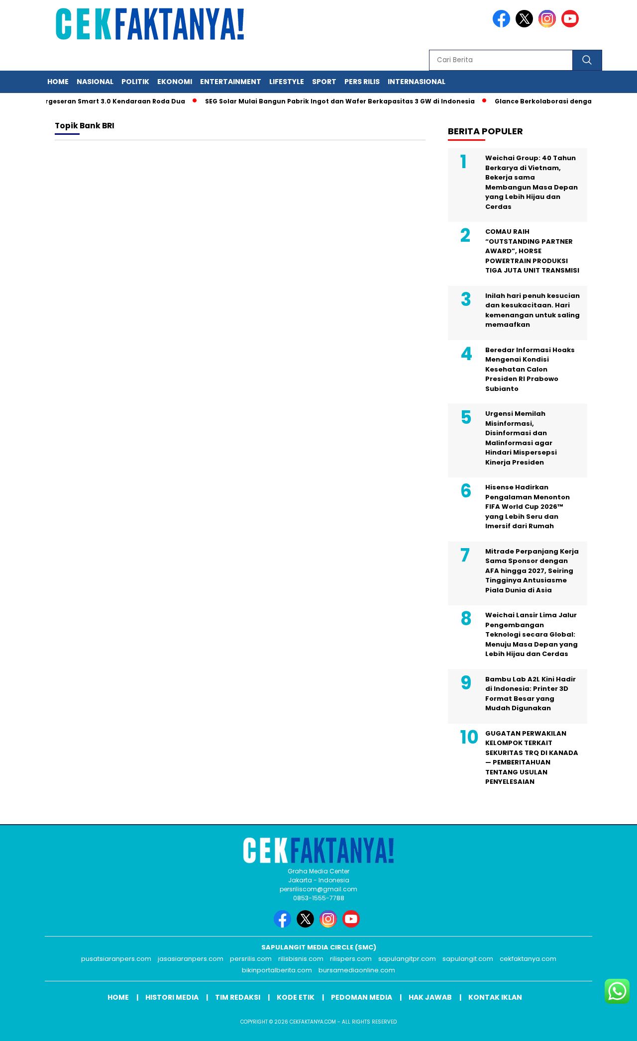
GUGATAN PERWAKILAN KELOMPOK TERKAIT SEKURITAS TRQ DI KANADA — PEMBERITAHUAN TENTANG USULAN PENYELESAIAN (531, 758)
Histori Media (172, 997)
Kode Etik (296, 997)
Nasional (95, 82)
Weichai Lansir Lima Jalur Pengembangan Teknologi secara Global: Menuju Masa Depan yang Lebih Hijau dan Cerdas (531, 634)
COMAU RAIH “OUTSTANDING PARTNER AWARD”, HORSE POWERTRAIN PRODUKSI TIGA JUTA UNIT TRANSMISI (532, 251)
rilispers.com (351, 958)
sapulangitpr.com (407, 958)
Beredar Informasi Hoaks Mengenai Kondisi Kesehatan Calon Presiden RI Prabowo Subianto (530, 369)
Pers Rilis (362, 82)
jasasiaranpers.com (190, 958)
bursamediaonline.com (356, 970)
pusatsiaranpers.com (116, 958)
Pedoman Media (361, 997)
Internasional (416, 82)
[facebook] (503, 25)
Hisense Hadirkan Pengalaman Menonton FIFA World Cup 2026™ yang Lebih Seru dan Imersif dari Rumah (527, 506)
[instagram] (548, 25)
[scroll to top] (610, 1026)
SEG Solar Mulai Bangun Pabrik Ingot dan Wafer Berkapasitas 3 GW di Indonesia (329, 101)
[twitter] (526, 25)
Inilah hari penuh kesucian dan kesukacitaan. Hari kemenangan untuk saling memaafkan (532, 310)
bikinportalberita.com (277, 970)
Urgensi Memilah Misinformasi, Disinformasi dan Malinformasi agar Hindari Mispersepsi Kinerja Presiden (521, 438)
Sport (324, 82)
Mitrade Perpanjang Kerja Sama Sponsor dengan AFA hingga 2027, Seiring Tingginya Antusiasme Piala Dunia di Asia (532, 571)
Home (58, 82)
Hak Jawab (430, 997)
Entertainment (230, 82)
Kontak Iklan (495, 997)
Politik (135, 82)
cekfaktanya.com (528, 958)
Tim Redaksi (237, 997)
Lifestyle (286, 82)
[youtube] (571, 25)
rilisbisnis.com (300, 958)
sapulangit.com (467, 958)
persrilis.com (251, 958)
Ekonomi (174, 82)
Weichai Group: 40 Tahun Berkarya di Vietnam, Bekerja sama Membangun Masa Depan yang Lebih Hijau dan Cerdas (531, 182)
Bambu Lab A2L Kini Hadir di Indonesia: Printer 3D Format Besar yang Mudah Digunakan (530, 693)
